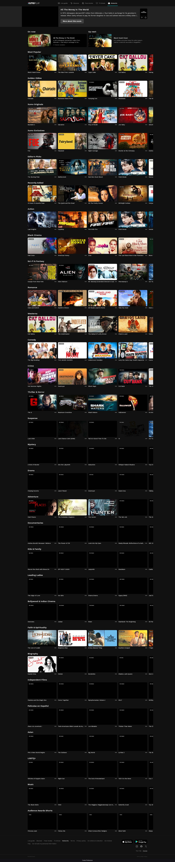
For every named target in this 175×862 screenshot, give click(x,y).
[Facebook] (141, 846)
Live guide (64, 3)
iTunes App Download (127, 842)
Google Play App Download (141, 842)
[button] (72, 21)
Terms (72, 841)
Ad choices (108, 841)
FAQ (29, 844)
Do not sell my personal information (44, 844)
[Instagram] (136, 846)
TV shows (102, 3)
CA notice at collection (95, 841)
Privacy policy (81, 841)
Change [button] (145, 851)
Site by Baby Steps (142, 856)
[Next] (147, 62)
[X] (146, 846)
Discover (76, 3)
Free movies (89, 3)
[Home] (34, 3)
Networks (114, 3)
